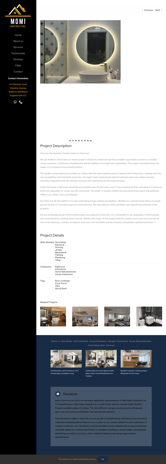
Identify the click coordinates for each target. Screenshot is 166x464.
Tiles (57, 286)
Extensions (60, 269)
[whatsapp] (15, 102)
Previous (148, 10)
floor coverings (62, 280)
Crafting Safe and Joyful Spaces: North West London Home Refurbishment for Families (100, 373)
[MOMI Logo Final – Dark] (18, 2)
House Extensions (64, 274)
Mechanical (60, 252)
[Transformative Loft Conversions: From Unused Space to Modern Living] (66, 359)
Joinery (58, 250)
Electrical (59, 245)
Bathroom (60, 266)
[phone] (21, 102)
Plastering (60, 257)
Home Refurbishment (65, 271)
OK (103, 459)
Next (157, 10)
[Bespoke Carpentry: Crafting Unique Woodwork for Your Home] (136, 359)
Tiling (57, 260)
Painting (59, 255)
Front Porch (61, 283)
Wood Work (61, 288)
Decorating (60, 242)
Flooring (59, 247)
